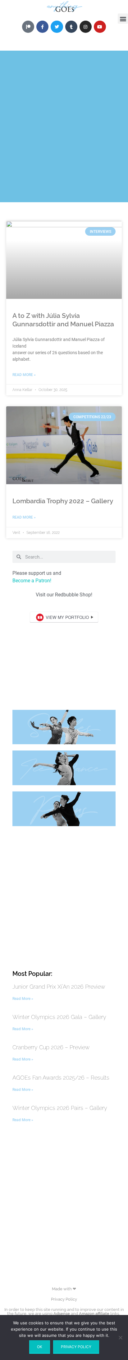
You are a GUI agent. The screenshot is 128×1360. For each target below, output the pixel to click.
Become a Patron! (31, 581)
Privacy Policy (64, 1299)
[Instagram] (86, 27)
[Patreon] (28, 27)
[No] (120, 1337)
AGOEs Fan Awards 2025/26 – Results (60, 1077)
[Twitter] (57, 27)
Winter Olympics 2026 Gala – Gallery (59, 1017)
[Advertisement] (64, 115)
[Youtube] (100, 27)
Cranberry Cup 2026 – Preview (50, 1047)
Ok (39, 1346)
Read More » (24, 375)
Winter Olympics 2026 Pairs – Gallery (59, 1108)
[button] (123, 18)
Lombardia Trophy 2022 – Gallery (62, 501)
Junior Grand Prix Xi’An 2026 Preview (58, 986)
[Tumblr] (71, 27)
